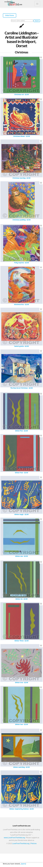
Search (37, 21)
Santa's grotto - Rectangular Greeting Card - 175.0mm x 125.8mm (21, 328)
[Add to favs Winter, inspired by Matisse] (41, 771)
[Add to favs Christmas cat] (41, 57)
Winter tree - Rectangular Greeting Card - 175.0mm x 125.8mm (21, 664)
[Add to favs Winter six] (41, 562)
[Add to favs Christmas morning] (41, 141)
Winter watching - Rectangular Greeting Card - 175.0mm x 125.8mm (21, 749)
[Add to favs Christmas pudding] (41, 182)
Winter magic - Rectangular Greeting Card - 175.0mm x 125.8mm (21, 496)
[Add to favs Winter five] (41, 393)
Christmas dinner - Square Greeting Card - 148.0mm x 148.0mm (21, 118)
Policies (34, 843)
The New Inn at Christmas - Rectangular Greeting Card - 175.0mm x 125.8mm (21, 370)
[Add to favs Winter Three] (41, 603)
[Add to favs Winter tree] (41, 645)
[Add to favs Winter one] (41, 519)
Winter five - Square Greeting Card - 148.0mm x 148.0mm (21, 412)
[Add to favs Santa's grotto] (41, 309)
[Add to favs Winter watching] (41, 730)
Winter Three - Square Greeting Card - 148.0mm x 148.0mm (21, 622)
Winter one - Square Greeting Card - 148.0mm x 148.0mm (21, 538)
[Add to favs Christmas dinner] (41, 99)
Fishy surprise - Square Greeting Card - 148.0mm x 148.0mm (21, 244)
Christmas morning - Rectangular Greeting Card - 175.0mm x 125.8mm (21, 160)
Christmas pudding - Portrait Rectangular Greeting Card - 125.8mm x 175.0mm (21, 202)
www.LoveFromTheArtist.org (14, 838)
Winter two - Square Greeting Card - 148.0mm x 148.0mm (21, 706)
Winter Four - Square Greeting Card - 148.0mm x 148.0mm (21, 454)
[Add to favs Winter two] (41, 687)
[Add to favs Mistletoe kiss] (41, 267)
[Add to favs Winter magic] (41, 477)
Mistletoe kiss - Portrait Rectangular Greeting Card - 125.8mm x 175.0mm (21, 286)
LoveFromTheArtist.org (20, 843)
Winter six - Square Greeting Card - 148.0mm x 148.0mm (21, 580)
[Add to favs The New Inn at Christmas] (41, 351)
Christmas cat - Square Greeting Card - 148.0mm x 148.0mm (21, 76)
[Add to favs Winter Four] (41, 435)
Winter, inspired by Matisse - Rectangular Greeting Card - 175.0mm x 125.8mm (21, 791)
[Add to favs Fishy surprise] (41, 225)
